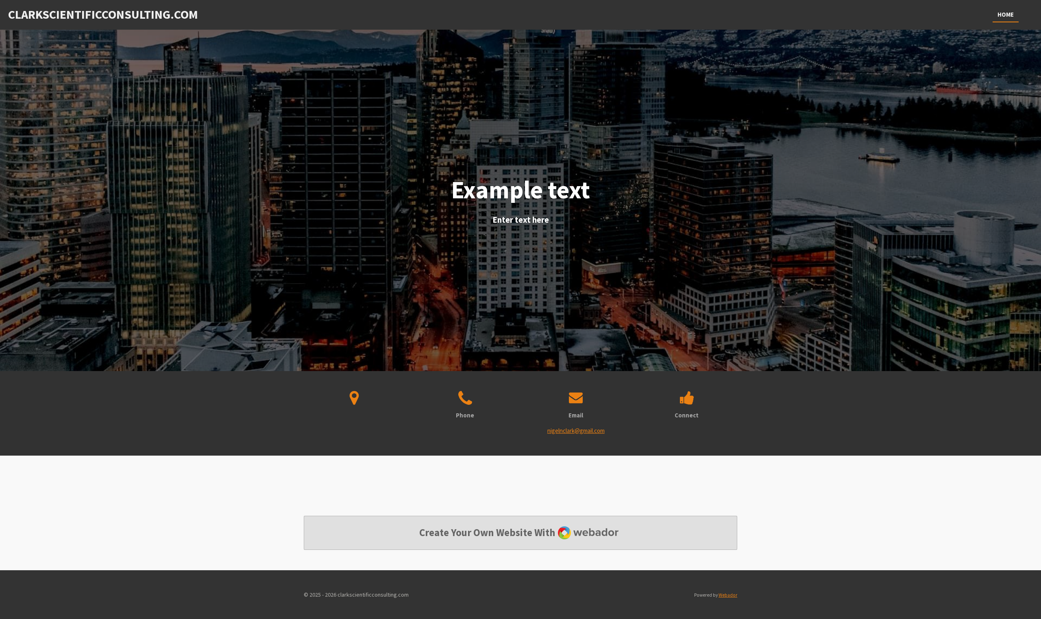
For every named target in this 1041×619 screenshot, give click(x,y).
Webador (728, 595)
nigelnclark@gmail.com (576, 430)
